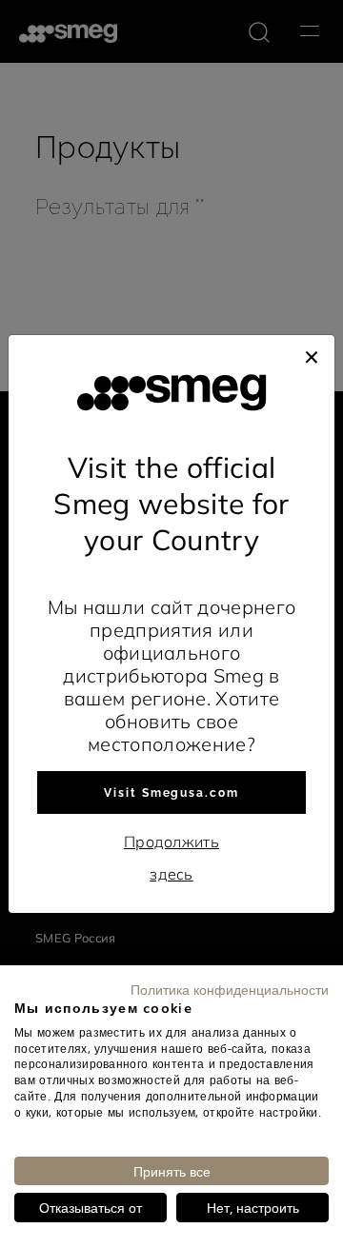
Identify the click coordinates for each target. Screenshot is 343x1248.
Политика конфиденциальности (230, 989)
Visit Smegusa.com (171, 793)
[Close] (311, 354)
